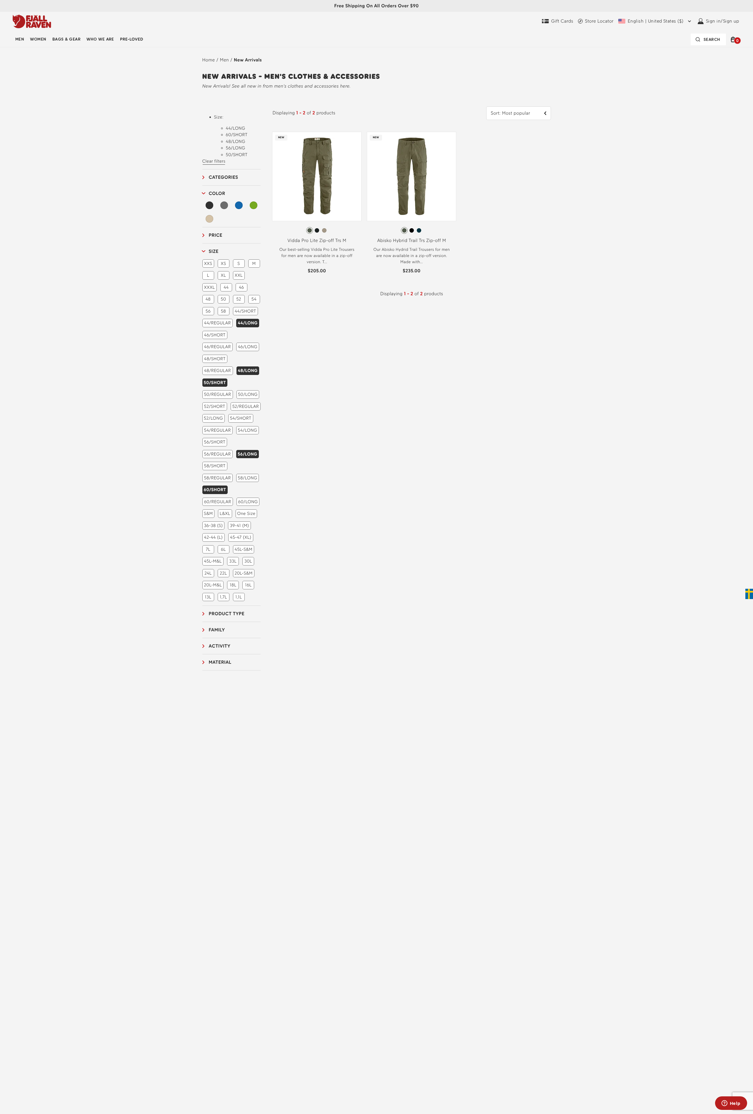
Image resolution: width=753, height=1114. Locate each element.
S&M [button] (208, 513)
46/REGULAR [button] (217, 346)
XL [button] (223, 275)
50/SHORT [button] (215, 382)
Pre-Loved (131, 39)
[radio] (309, 230)
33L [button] (232, 561)
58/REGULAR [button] (217, 478)
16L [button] (248, 585)
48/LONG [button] (248, 370)
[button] (734, 39)
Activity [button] (220, 646)
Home (208, 60)
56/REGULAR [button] (217, 454)
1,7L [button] (223, 597)
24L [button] (208, 573)
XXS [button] (208, 263)
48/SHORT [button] (215, 358)
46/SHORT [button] (215, 335)
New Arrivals (248, 60)
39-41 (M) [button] (239, 525)
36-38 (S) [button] (213, 525)
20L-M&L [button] (213, 585)
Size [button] (214, 251)
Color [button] (217, 193)
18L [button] (233, 585)
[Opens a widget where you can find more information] (731, 1103)
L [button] (208, 275)
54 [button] (253, 299)
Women (38, 39)
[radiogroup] (316, 230)
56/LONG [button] (247, 454)
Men (19, 39)
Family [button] (217, 630)
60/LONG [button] (248, 501)
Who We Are (100, 39)
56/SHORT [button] (215, 442)
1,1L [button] (238, 597)
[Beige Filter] (209, 219)
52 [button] (238, 299)
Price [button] (215, 235)
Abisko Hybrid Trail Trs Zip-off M (411, 240)
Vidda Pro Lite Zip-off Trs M (316, 240)
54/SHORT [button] (240, 418)
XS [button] (223, 263)
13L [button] (208, 597)
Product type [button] (227, 613)
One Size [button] (246, 513)
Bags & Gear (66, 39)
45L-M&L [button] (212, 561)
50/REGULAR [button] (217, 394)
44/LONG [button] (247, 323)
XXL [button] (239, 275)
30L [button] (248, 561)
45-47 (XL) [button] (240, 537)
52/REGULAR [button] (245, 406)
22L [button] (223, 573)
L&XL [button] (225, 513)
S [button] (238, 263)
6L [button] (223, 549)
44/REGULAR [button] (217, 323)
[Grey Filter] (224, 205)
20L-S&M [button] (244, 573)
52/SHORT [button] (214, 406)
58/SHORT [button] (215, 465)
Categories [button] (223, 177)
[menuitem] (19, 39)
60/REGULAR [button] (217, 501)
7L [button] (208, 549)
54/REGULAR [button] (217, 430)
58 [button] (223, 311)
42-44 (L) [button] (213, 537)
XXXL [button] (209, 287)
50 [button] (223, 299)
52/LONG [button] (213, 418)
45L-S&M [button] (244, 549)
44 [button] (226, 287)
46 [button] (241, 287)
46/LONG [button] (247, 346)
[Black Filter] (209, 205)
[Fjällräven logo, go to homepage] (32, 21)
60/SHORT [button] (215, 489)
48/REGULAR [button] (217, 370)
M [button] (254, 263)
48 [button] (208, 299)
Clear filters (214, 161)
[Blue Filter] (238, 205)
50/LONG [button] (248, 394)
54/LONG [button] (247, 430)
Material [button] (220, 662)
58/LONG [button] (247, 478)
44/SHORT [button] (245, 311)
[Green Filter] (253, 205)
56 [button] (208, 311)
